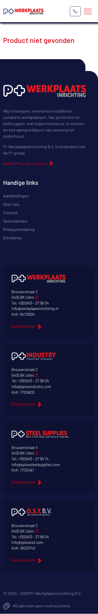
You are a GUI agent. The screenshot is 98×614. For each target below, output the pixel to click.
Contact (10, 212)
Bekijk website (23, 326)
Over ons (11, 204)
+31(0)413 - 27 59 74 (33, 459)
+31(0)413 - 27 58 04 (33, 303)
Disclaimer (12, 237)
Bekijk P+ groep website (25, 163)
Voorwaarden (15, 220)
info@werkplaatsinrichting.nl (34, 308)
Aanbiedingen (16, 195)
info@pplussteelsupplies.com (35, 464)
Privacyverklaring (19, 229)
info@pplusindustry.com (31, 386)
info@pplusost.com (27, 542)
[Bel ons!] (75, 11)
